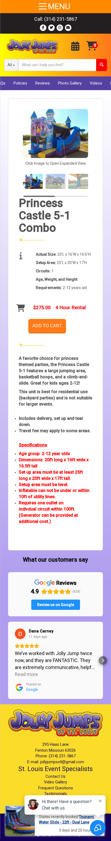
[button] (8, 660)
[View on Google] (20, 633)
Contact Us (55, 776)
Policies (20, 83)
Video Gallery (55, 782)
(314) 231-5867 (60, 19)
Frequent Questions (55, 788)
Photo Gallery (70, 83)
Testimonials (55, 793)
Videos (96, 83)
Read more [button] (26, 674)
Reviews (42, 83)
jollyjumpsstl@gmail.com (62, 761)
